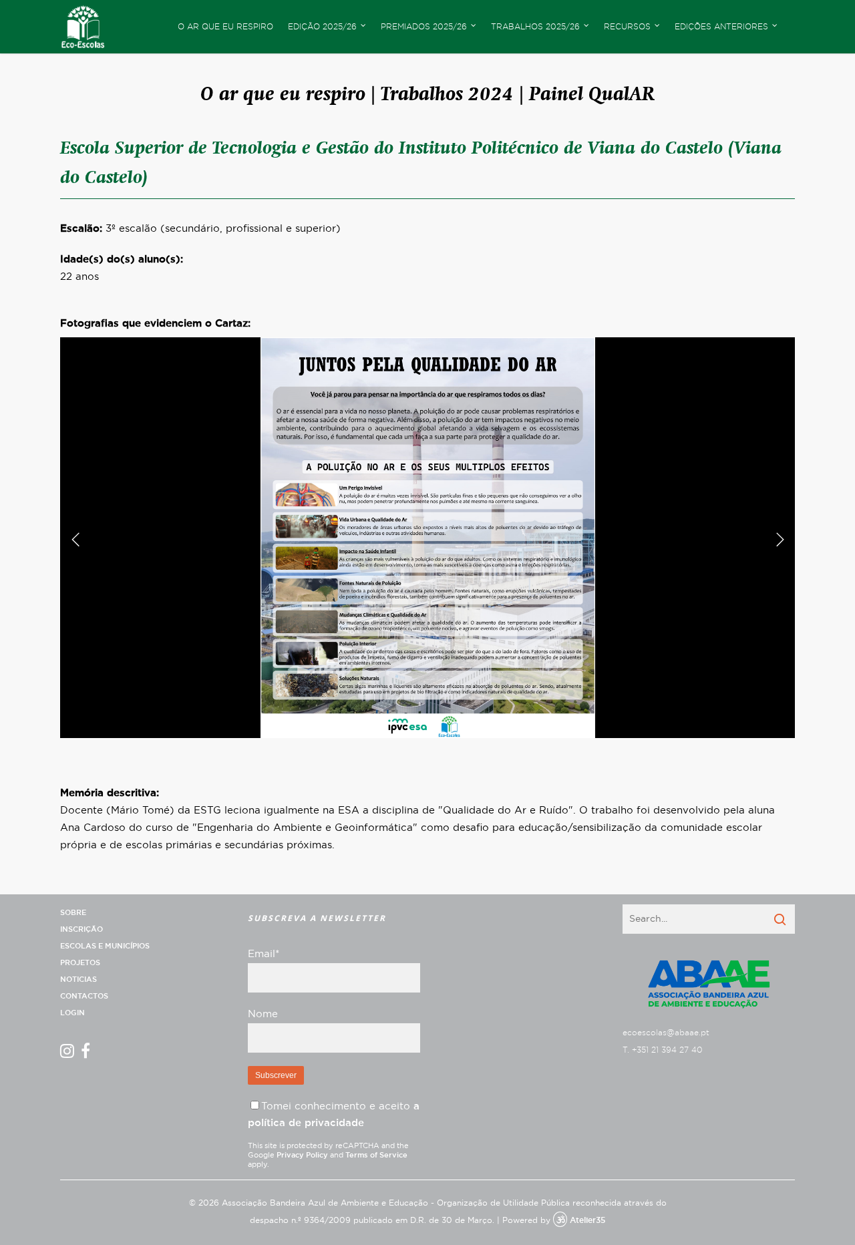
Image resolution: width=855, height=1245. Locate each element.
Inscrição (81, 929)
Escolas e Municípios (105, 946)
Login (72, 1013)
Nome (263, 1014)
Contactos (84, 996)
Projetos (80, 962)
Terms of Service (376, 1155)
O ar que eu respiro (225, 27)
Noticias (78, 979)
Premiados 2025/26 (424, 27)
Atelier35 (587, 1220)
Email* (263, 954)
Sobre (73, 912)
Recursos (627, 27)
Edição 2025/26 (322, 27)
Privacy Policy (302, 1155)
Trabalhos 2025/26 (535, 27)
